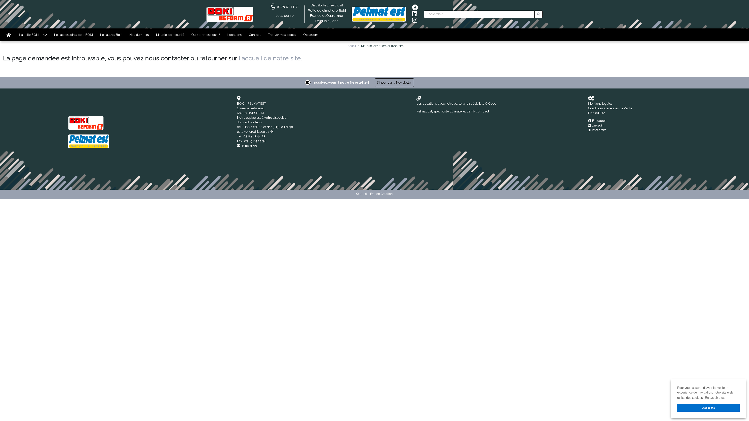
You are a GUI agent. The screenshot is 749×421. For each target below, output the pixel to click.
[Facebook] (415, 8)
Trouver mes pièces (282, 35)
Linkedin (597, 125)
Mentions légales (600, 103)
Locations (234, 35)
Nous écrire (284, 15)
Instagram (599, 130)
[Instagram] (414, 21)
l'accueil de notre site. (270, 58)
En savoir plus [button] (715, 397)
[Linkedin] (414, 15)
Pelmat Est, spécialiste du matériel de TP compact (452, 111)
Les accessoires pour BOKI (73, 35)
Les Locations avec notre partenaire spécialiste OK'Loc (456, 103)
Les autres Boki (111, 35)
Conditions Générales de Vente (610, 108)
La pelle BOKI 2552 (33, 35)
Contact (255, 35)
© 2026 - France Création (374, 194)
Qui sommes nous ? (205, 35)
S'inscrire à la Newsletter (394, 82)
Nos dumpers (139, 35)
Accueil (350, 46)
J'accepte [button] (708, 407)
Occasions (311, 35)
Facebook (599, 121)
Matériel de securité (170, 35)
